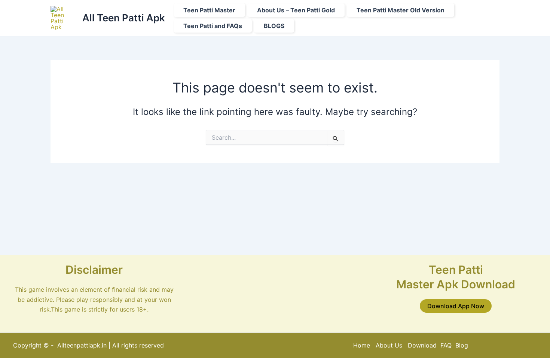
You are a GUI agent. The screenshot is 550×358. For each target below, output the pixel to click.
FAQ (446, 345)
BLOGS (274, 26)
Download (423, 345)
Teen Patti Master (209, 10)
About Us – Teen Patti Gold (296, 10)
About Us (389, 345)
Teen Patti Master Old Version (400, 10)
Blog (461, 345)
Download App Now (455, 306)
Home (361, 345)
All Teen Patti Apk (123, 18)
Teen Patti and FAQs (212, 26)
